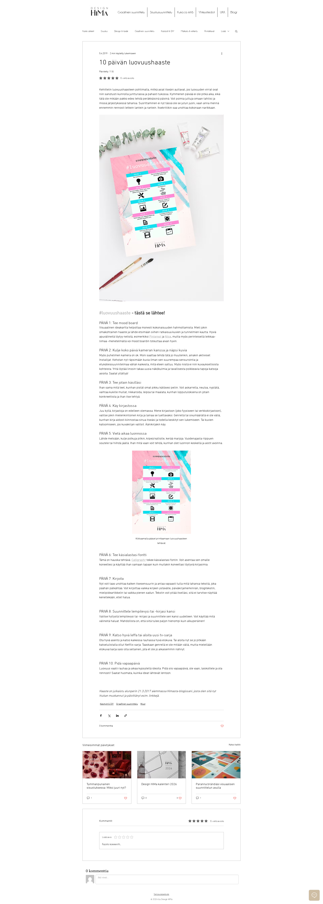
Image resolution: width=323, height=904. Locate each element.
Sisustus (104, 31)
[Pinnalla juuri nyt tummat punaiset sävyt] (107, 764)
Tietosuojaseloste (161, 894)
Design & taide (121, 31)
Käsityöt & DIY (167, 31)
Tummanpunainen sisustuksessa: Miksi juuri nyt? (106, 786)
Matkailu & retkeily (189, 31)
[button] (236, 31)
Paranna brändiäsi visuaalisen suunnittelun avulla (215, 786)
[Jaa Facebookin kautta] (100, 715)
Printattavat (209, 31)
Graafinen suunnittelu (144, 31)
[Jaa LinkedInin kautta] (117, 715)
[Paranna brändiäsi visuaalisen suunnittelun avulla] (216, 764)
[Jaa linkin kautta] (125, 715)
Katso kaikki (235, 744)
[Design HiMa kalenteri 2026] (161, 764)
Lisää (223, 31)
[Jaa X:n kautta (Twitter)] (109, 715)
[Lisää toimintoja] (222, 53)
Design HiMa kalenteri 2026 (159, 784)
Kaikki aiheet (88, 31)
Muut (142, 704)
